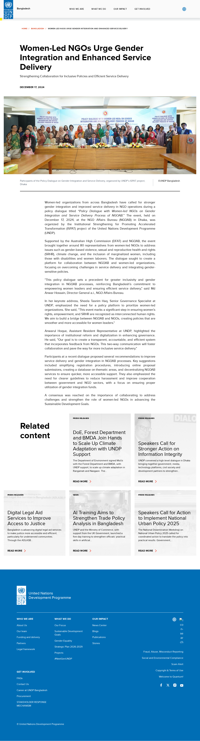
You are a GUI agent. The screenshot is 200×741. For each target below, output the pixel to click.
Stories (96, 643)
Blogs (95, 631)
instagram (174, 685)
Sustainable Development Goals (69, 633)
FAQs (19, 678)
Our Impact (120, 8)
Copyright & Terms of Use (169, 670)
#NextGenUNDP (63, 658)
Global (184, 9)
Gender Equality (63, 641)
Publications (99, 637)
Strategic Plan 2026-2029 (68, 646)
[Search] (181, 631)
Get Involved (142, 8)
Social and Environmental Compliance (162, 658)
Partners (21, 643)
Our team (22, 631)
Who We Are (76, 8)
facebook (161, 685)
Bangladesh (23, 8)
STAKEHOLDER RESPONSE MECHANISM (31, 703)
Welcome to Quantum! (171, 676)
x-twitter (168, 685)
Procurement (24, 696)
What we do (98, 8)
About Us (22, 625)
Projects (59, 653)
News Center (99, 625)
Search (190, 9)
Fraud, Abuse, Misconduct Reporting (163, 651)
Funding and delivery (28, 637)
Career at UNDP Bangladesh (32, 690)
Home (24, 28)
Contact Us (23, 684)
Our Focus (60, 625)
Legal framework (26, 649)
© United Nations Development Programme (40, 724)
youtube (181, 685)
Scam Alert (177, 664)
